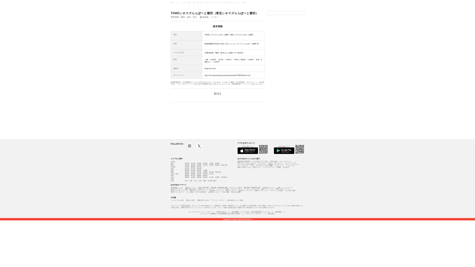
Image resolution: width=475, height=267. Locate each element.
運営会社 (271, 213)
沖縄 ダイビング (190, 187)
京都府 (193, 172)
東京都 (217, 165)
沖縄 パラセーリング (282, 189)
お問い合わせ (221, 212)
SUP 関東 (226, 192)
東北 (172, 163)
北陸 (172, 168)
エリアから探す (177, 158)
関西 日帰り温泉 (190, 189)
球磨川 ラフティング (261, 190)
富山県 (187, 168)
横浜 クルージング (267, 189)
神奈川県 (224, 165)
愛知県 (199, 170)
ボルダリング (279, 166)
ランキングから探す (177, 200)
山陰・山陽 (174, 173)
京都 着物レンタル (177, 187)
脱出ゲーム (256, 167)
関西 (172, 172)
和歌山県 (218, 172)
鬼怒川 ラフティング (245, 190)
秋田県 (205, 163)
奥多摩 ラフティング (217, 190)
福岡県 (187, 177)
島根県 (193, 174)
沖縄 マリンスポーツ (177, 192)
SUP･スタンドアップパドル (247, 163)
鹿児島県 (224, 177)
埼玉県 (205, 165)
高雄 (204, 180)
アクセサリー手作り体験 (246, 164)
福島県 (217, 163)
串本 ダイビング (231, 190)
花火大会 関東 (235, 192)
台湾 (172, 180)
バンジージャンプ (268, 167)
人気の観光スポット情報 (235, 200)
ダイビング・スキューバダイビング (270, 163)
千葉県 (211, 165)
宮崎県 (217, 177)
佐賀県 (193, 177)
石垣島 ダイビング (269, 187)
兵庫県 (205, 172)
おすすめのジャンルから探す (249, 158)
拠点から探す (190, 200)
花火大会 (286, 167)
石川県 (193, 168)
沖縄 (172, 179)
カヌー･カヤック (285, 161)
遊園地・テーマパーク (275, 164)
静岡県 (187, 170)
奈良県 (211, 172)
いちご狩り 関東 (290, 190)
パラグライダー (261, 164)
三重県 (205, 170)
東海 (172, 170)
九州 (172, 177)
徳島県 (187, 175)
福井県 (199, 168)
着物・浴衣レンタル (244, 167)
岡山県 (199, 174)
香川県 (193, 175)
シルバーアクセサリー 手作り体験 (261, 166)
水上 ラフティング (253, 189)
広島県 (205, 174)
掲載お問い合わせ (203, 200)
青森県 (187, 163)
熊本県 (205, 177)
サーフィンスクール (292, 164)
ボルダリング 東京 (236, 187)
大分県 (211, 177)
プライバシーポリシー (254, 213)
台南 (200, 180)
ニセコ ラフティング (238, 189)
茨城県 (199, 165)
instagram (189, 146)
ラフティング (290, 166)
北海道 (173, 161)
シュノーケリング (290, 163)
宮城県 (199, 163)
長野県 (193, 167)
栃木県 (187, 165)
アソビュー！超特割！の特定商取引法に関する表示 (220, 213)
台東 (190, 180)
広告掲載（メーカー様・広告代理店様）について (251, 212)
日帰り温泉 (273, 161)
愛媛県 (199, 175)
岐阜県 (193, 170)
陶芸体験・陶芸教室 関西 (219, 187)
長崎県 (199, 177)
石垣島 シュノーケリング (206, 189)
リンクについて (194, 212)
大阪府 (199, 172)
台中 (195, 180)
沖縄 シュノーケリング (284, 187)
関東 (172, 165)
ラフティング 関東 (223, 189)
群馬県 (193, 165)
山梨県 (187, 167)
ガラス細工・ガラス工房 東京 (196, 192)
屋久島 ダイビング (177, 189)
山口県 (211, 174)
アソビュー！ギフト (218, 200)
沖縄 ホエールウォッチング (199, 190)
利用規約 (278, 212)
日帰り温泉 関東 (203, 187)
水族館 (278, 167)
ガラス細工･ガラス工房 (260, 161)
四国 (172, 175)
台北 (186, 180)
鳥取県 (187, 174)
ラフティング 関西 (276, 190)
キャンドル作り (243, 166)
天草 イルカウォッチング (179, 190)
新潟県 (199, 167)
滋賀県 (187, 172)
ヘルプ (208, 212)
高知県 (205, 175)
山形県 (211, 163)
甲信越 (173, 166)
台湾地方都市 (212, 180)
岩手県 (193, 163)
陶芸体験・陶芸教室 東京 (252, 187)
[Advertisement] (196, 122)
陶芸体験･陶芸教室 (244, 161)
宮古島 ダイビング (214, 192)
